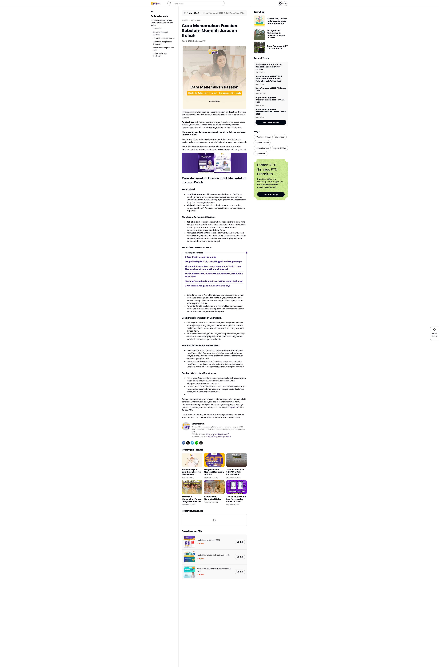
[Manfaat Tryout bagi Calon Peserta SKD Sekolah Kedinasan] (192, 460)
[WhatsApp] (196, 443)
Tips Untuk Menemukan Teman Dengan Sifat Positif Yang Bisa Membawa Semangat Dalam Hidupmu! (213, 267)
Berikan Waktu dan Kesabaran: (160, 54)
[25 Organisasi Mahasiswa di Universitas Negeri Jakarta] (259, 34)
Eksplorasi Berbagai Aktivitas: (160, 33)
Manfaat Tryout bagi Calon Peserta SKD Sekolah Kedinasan (214, 281)
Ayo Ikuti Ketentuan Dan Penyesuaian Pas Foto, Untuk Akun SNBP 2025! (214, 275)
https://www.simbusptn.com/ (217, 434)
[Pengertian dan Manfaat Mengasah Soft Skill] (214, 460)
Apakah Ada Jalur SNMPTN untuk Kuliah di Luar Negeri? (235, 472)
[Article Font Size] (286, 3)
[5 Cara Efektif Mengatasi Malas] (214, 487)
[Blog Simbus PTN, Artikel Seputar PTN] (156, 3)
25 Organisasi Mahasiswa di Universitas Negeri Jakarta (276, 34)
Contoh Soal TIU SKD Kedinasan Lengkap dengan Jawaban (277, 21)
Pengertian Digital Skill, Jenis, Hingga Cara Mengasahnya (213, 261)
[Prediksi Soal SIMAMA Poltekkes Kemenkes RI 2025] (189, 572)
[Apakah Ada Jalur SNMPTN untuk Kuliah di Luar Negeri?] (236, 460)
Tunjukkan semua (271, 122)
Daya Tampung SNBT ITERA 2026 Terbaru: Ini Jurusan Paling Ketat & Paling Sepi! (269, 78)
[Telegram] (192, 443)
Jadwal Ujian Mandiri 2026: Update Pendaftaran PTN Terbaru (223, 13)
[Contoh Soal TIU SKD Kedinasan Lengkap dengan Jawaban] (259, 21)
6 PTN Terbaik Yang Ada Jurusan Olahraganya (207, 286)
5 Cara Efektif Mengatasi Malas (200, 257)
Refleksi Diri (157, 29)
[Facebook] (183, 443)
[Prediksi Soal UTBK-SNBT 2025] (189, 542)
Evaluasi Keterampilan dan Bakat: (163, 48)
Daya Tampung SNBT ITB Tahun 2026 (277, 47)
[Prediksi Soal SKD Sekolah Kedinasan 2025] (189, 557)
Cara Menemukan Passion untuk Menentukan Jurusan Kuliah (162, 22)
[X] (188, 443)
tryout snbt (235, 407)
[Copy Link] (201, 443)
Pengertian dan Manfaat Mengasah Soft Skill (214, 472)
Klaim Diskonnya (271, 194)
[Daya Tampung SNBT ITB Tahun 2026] (259, 47)
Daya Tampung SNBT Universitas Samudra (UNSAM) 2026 (270, 99)
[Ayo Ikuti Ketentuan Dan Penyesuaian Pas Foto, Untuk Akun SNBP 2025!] (236, 487)
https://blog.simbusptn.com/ (219, 436)
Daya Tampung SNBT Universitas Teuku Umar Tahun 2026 (271, 111)
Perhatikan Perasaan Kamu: (163, 38)
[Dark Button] (280, 3)
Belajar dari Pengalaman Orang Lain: (162, 43)
